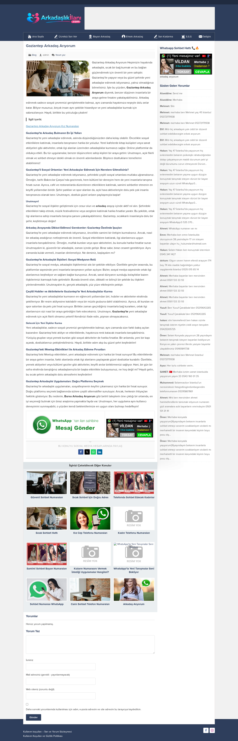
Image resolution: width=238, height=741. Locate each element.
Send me (177, 93)
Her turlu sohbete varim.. (180, 365)
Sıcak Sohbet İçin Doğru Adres (90, 497)
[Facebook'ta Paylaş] (80, 452)
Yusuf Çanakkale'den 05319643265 (187, 314)
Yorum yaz (60, 55)
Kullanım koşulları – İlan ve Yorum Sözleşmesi (47, 731)
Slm (172, 106)
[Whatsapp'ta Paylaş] (93, 452)
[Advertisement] (149, 18)
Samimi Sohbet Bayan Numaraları (47, 568)
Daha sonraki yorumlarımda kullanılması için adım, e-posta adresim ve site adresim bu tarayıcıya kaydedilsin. (83, 709)
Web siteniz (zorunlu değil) (40, 689)
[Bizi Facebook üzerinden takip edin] (206, 730)
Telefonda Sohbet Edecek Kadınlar (133, 497)
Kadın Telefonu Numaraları (134, 532)
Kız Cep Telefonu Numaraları (90, 532)
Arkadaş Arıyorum (133, 604)
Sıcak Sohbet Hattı (47, 532)
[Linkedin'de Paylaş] (99, 452)
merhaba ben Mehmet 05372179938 (190, 123)
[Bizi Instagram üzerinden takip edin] (212, 730)
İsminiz (29, 660)
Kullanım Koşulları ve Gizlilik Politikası (43, 736)
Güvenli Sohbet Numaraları (47, 497)
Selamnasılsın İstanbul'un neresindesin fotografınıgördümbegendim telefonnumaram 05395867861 (182, 387)
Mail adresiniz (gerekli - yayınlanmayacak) (48, 675)
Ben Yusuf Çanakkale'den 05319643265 (189, 307)
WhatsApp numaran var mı (183, 228)
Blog (34, 55)
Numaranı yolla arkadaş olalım (192, 464)
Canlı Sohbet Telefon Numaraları (90, 604)
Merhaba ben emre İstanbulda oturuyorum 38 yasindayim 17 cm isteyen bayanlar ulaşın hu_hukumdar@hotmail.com (183, 239)
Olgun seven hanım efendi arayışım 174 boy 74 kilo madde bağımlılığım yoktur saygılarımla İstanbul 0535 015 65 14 (185, 265)
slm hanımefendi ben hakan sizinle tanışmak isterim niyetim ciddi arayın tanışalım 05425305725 (184, 325)
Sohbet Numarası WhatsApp (47, 604)
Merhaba (177, 99)
